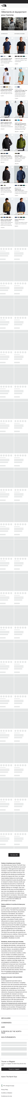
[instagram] (6, 1079)
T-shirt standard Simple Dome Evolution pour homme (6, 59)
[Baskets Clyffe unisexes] (7, 419)
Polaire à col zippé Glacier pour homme (19, 189)
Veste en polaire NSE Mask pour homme (6, 188)
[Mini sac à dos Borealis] (7, 728)
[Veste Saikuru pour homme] (21, 247)
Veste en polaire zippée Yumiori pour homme (6, 220)
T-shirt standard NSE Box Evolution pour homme (7, 90)
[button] (21, 281)
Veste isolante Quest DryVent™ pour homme (6, 156)
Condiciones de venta (6, 1096)
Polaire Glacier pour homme (20, 220)
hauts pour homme (9, 936)
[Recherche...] (16, 5)
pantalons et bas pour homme (14, 971)
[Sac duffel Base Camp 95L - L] (21, 694)
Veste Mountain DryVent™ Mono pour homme (20, 156)
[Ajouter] (12, 38)
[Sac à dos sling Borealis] (7, 625)
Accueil (3, 9)
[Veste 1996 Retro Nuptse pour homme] (7, 281)
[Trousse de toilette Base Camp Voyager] (7, 797)
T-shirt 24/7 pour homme (21, 58)
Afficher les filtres (19, 33)
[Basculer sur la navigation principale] (25, 5)
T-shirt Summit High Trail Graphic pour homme (21, 91)
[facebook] (2, 1079)
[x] (10, 1079)
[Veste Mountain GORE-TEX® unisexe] (7, 556)
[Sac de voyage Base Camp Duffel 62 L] (21, 591)
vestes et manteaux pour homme (17, 897)
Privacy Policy (4, 1089)
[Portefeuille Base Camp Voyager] (7, 832)
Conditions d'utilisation (6, 1093)
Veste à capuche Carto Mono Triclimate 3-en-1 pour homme (6, 123)
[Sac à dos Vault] (7, 694)
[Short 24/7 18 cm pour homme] (7, 487)
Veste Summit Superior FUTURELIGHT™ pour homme (20, 124)
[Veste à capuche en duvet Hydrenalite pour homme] (7, 247)
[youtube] (14, 1079)
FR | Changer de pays (8, 1085)
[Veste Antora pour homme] (7, 522)
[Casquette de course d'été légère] (21, 832)
